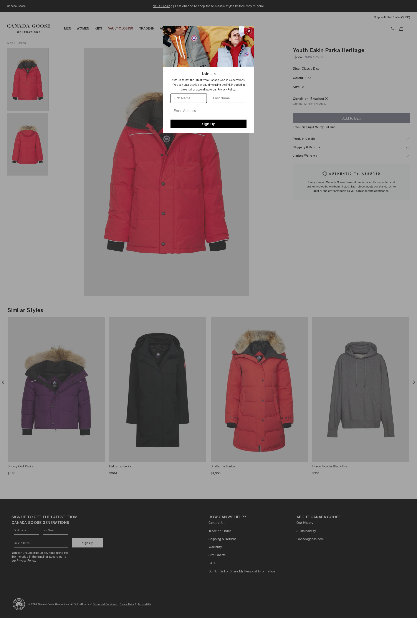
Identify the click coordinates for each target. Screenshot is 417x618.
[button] (249, 31)
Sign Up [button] (208, 124)
